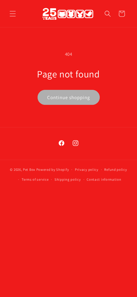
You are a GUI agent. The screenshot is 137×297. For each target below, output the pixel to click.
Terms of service (35, 179)
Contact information (104, 179)
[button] (13, 14)
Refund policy (115, 169)
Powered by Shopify (52, 169)
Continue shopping (68, 97)
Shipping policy (67, 179)
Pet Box (29, 169)
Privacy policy (86, 169)
